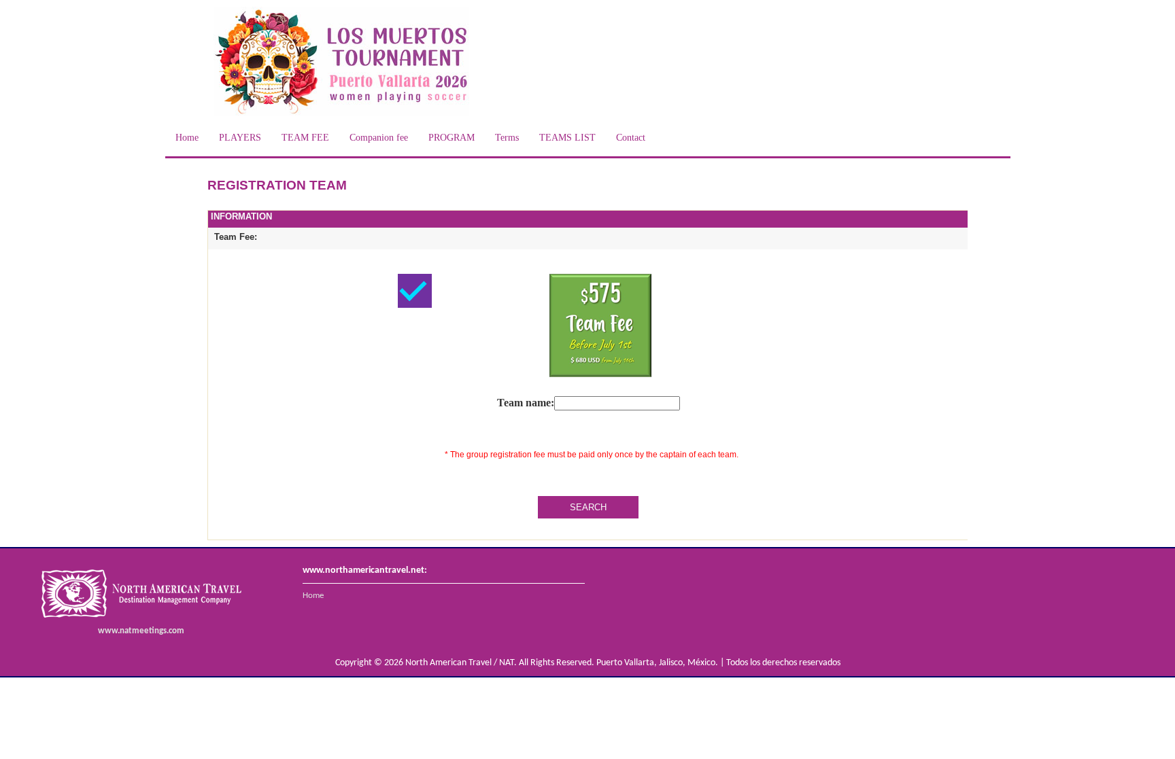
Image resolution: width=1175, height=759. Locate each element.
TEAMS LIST (567, 138)
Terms (507, 138)
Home (187, 138)
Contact (630, 138)
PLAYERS (240, 138)
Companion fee (379, 138)
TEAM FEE (305, 138)
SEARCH (588, 507)
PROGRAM (451, 138)
